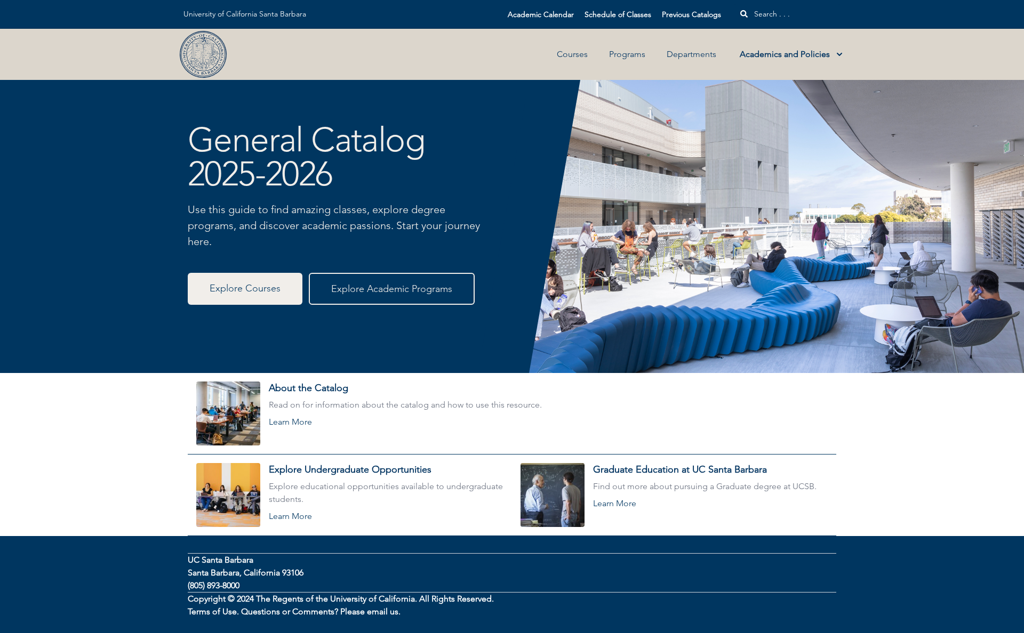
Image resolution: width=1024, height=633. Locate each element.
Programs (627, 54)
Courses (572, 54)
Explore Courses (245, 288)
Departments (691, 54)
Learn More (290, 422)
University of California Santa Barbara (244, 14)
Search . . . (771, 14)
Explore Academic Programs (391, 288)
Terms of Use (212, 611)
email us (382, 611)
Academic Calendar (541, 14)
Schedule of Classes (618, 14)
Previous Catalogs (691, 14)
